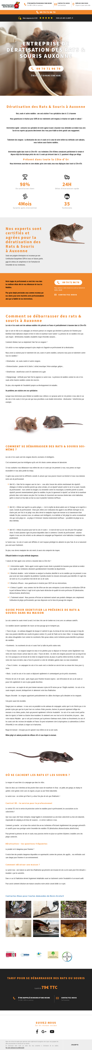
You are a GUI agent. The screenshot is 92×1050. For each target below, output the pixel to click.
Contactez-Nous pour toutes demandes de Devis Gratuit (35, 896)
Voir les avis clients (64, 18)
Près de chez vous (82, 4)
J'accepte (74, 1045)
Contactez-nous (64, 4)
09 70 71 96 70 (48, 68)
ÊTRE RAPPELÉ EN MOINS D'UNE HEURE (39, 4)
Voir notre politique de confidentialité (15, 1048)
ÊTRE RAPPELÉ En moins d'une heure (46, 75)
